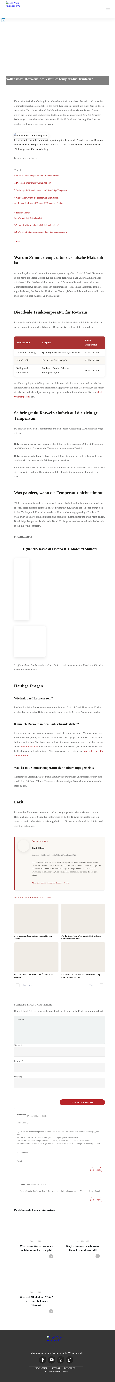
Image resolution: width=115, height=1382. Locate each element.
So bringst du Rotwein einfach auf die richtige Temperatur (41, 190)
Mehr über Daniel (39, 883)
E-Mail (18, 1061)
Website (18, 1076)
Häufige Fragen (23, 212)
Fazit (18, 241)
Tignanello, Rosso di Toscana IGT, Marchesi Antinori (41, 203)
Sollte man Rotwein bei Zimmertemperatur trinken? (49, 79)
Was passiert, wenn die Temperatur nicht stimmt (37, 198)
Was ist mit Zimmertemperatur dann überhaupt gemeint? (42, 232)
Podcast (59, 883)
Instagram (51, 883)
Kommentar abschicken (82, 1102)
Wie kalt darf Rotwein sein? (30, 218)
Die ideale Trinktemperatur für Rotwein (33, 183)
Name (18, 1045)
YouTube (67, 883)
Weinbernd (21, 1114)
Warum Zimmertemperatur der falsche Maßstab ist (38, 175)
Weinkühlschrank (30, 746)
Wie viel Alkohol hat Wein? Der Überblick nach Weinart (36, 1300)
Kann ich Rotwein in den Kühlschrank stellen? (38, 225)
